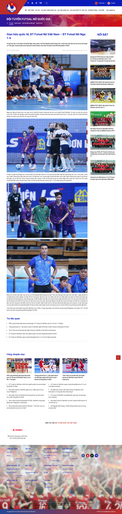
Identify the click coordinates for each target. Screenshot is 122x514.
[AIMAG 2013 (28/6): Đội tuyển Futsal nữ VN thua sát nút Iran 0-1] (102, 95)
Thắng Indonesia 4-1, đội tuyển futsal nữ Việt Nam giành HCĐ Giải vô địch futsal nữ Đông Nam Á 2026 (39, 327)
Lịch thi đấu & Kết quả (28, 23)
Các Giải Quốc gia (63, 10)
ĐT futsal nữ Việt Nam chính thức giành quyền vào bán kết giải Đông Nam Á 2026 (33, 333)
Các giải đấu (67, 449)
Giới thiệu (31, 10)
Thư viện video (48, 484)
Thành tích (39, 23)
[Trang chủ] (26, 10)
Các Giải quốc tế (75, 10)
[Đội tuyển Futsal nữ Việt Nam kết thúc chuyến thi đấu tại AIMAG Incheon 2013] (102, 118)
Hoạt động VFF (29, 452)
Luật (26, 487)
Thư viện (101, 10)
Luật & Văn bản (31, 480)
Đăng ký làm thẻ (67, 472)
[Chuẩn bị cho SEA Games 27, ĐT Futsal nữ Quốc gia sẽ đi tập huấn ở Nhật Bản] (102, 167)
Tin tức (37, 10)
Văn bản (27, 484)
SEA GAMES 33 (110, 10)
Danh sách (17, 23)
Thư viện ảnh (48, 487)
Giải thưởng (47, 469)
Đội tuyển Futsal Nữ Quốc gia (74, 50)
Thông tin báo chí (67, 469)
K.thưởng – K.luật (51, 465)
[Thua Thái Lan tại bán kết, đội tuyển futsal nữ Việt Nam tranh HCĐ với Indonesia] (74, 365)
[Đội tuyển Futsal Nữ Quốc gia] (7, 23)
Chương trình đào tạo (31, 472)
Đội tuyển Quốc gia (51, 449)
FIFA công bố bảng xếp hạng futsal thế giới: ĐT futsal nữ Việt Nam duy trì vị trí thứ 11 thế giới (36, 323)
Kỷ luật (46, 472)
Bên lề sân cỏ (12, 480)
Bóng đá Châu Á (11, 472)
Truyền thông (93, 10)
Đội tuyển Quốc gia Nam (51, 452)
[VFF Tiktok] (36, 3)
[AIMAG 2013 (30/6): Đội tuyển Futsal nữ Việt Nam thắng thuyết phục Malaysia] (102, 72)
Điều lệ (8, 455)
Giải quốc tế (65, 455)
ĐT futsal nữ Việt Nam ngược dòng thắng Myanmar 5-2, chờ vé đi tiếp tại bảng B (32, 337)
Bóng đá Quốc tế (13, 465)
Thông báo (28, 455)
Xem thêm (19, 458)
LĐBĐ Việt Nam (12, 449)
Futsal (64, 50)
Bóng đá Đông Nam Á (13, 469)
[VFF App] (40, 3)
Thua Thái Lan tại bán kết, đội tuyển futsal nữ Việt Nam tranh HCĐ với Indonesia (32, 330)
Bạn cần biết (10, 484)
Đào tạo (84, 10)
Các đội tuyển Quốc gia (48, 10)
